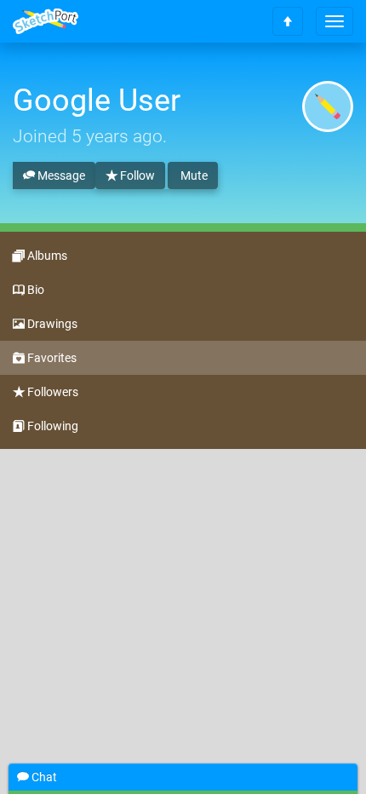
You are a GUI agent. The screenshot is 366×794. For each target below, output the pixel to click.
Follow (136, 175)
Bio (34, 289)
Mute (193, 175)
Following (51, 426)
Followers (51, 392)
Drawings (51, 324)
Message (60, 175)
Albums (46, 255)
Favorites (51, 358)
